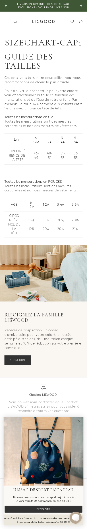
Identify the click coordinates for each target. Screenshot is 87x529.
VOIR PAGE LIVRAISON (53, 7)
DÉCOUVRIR (43, 509)
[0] (72, 21)
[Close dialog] (79, 421)
